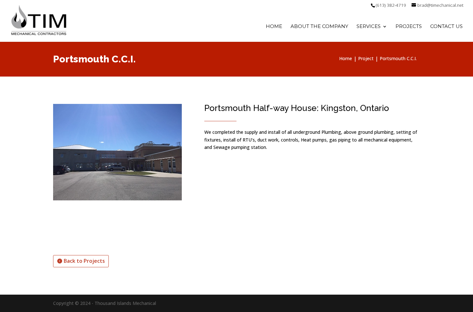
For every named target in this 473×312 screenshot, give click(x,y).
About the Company (319, 26)
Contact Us (446, 26)
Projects (408, 26)
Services (369, 26)
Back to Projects (84, 260)
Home (274, 26)
